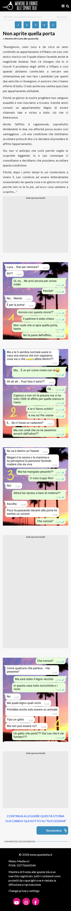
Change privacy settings (24, 891)
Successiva (54, 830)
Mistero (8, 17)
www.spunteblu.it (41, 854)
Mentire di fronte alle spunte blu (21, 38)
